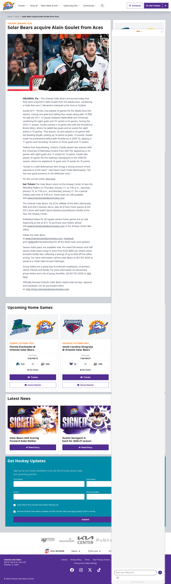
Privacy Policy (76, 559)
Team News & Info (49, 5)
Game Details (34, 385)
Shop (32, 5)
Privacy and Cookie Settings (85, 563)
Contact (64, 559)
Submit (85, 519)
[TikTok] (99, 569)
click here (50, 178)
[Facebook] (71, 569)
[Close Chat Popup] (163, 32)
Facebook (68, 238)
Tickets (21, 5)
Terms (87, 559)
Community (88, 5)
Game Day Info (70, 5)
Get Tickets (154, 5)
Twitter (31, 241)
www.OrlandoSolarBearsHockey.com (45, 198)
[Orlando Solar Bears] (9, 5)
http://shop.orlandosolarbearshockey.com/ (47, 289)
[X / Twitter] (90, 569)
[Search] (102, 6)
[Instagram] (80, 569)
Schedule (136, 5)
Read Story (34, 447)
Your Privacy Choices (101, 559)
